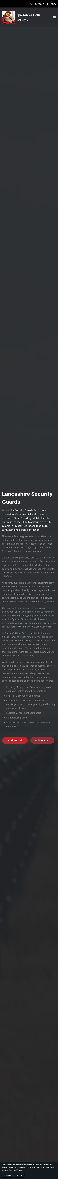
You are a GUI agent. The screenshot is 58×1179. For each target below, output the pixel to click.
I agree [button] (19, 1175)
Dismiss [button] (7, 1175)
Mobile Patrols (42, 740)
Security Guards (14, 740)
